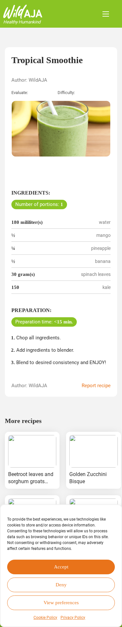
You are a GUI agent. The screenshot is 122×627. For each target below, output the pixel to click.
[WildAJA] (22, 12)
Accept (61, 566)
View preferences (61, 602)
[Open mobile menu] (105, 14)
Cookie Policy (45, 617)
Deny (61, 584)
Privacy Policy (73, 617)
